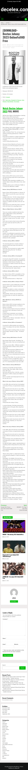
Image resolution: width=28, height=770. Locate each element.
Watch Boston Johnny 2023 (13, 110)
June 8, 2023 (6, 536)
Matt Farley (8, 100)
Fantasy (4, 738)
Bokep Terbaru (5, 729)
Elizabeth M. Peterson (11, 46)
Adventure (4, 723)
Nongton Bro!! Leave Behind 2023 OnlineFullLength (11, 555)
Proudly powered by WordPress (12, 766)
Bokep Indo (5, 728)
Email (4, 644)
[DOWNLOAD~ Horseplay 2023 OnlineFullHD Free (13, 577)
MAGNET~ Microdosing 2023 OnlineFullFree (13, 534)
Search (4, 665)
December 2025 (6, 708)
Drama (3, 735)
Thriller (4, 752)
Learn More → (14, 601)
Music (3, 746)
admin (5, 44)
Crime (3, 732)
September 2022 (6, 714)
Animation (4, 724)
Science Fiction (5, 750)
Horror (3, 741)
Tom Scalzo (7, 47)
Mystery (4, 747)
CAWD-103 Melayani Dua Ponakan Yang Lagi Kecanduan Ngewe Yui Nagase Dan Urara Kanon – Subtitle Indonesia (14, 684)
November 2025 (6, 709)
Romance (4, 749)
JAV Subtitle (5, 743)
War (3, 756)
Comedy (16, 44)
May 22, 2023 (11, 44)
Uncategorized (5, 755)
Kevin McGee (18, 46)
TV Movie (4, 753)
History (4, 740)
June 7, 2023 (6, 580)
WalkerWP (17, 768)
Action (3, 721)
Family (3, 737)
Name (4, 638)
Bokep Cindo (5, 726)
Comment (5, 619)
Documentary (5, 734)
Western (4, 758)
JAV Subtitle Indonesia (7, 744)
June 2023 (4, 711)
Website (16, 644)
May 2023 (4, 712)
